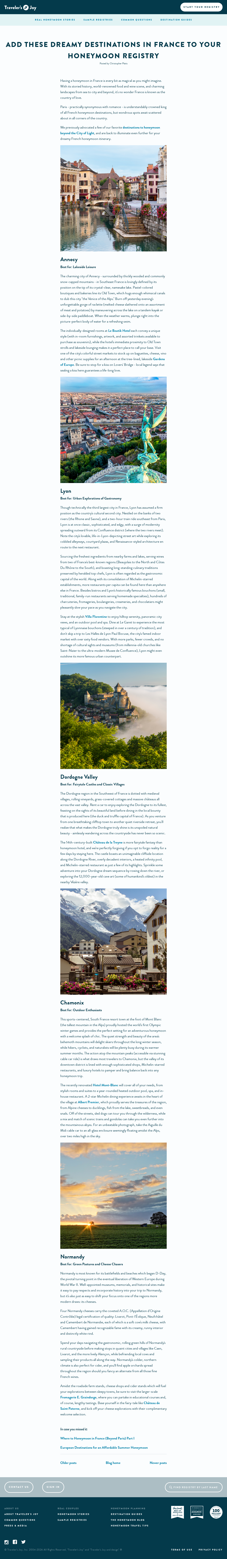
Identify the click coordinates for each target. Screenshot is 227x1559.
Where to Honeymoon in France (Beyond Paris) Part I (97, 1438)
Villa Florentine (96, 616)
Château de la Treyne (107, 842)
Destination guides (127, 1514)
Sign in (53, 1487)
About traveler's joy (21, 1514)
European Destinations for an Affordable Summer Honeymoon (104, 1447)
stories (55, 19)
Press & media (15, 1525)
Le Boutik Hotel (119, 330)
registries (98, 19)
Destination (176, 19)
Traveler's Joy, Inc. (17, 1550)
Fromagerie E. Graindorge (78, 1397)
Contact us (19, 1487)
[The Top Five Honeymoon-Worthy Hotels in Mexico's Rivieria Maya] (158, 1462)
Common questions (20, 1520)
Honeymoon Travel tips (130, 1525)
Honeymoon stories (74, 1514)
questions (136, 19)
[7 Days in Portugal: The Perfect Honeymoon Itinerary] (68, 1462)
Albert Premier (88, 1102)
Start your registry (202, 7)
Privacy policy (211, 1549)
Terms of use (181, 1549)
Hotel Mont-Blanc (105, 1085)
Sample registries (72, 1520)
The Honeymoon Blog (128, 1520)
